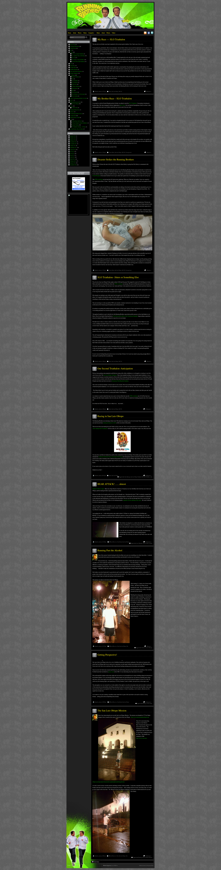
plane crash (111, 672)
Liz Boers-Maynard (76, 86)
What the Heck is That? (75, 117)
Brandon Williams (75, 76)
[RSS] (145, 32)
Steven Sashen (75, 96)
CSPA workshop (99, 179)
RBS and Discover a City (114, 541)
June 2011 (72, 153)
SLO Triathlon (147, 476)
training (150, 543)
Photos (79, 33)
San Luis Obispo (115, 91)
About (74, 33)
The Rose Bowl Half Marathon (78, 61)
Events (110, 152)
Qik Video (122, 105)
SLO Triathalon (133, 103)
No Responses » (148, 409)
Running (128, 476)
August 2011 (72, 149)
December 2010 (73, 164)
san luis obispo (146, 543)
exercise (146, 647)
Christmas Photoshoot (74, 46)
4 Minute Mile (75, 107)
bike (125, 476)
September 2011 (73, 147)
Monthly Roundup (74, 69)
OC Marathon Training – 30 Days (79, 126)
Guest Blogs (72, 65)
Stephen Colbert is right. (98, 489)
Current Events (73, 48)
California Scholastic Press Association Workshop (110, 456)
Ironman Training (75, 125)
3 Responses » (148, 91)
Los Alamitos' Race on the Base (78, 55)
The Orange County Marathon (78, 59)
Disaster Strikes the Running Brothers (115, 159)
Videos (85, 33)
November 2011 (73, 143)
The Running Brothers (75, 865)
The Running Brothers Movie (76, 113)
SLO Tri (120, 91)
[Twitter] (152, 32)
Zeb (127, 646)
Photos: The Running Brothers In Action (78, 98)
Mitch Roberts (75, 88)
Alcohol (143, 647)
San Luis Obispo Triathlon (136, 476)
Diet (71, 50)
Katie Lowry (74, 84)
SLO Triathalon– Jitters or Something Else (118, 277)
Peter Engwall (74, 92)
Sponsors (72, 111)
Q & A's (71, 100)
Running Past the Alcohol (109, 550)
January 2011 (73, 163)
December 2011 (73, 141)
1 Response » (148, 152)
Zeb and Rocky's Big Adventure (76, 129)
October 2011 (73, 145)
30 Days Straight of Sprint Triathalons (79, 123)
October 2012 (73, 138)
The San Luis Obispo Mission (111, 710)
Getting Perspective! (107, 654)
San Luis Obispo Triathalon (110, 375)
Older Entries (96, 861)
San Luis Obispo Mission (147, 857)
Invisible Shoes (73, 67)
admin (100, 91)
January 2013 (73, 136)
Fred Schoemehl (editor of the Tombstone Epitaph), (125, 316)
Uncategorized (128, 152)
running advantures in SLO (109, 423)
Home (69, 33)
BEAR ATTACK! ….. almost (111, 484)
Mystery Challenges (74, 73)
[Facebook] (148, 32)
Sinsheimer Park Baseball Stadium (120, 381)
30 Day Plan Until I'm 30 (77, 121)
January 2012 (73, 140)
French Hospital (96, 175)
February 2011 (73, 161)
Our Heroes (72, 75)
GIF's (71, 63)
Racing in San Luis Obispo (110, 416)
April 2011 (72, 157)
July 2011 (72, 151)
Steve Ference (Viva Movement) (78, 94)
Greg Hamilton (75, 80)
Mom (73, 90)
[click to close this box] (88, 42)
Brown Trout (72, 44)
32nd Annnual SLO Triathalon (100, 428)
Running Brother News (75, 109)
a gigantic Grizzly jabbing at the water (132, 500)
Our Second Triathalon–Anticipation (115, 368)
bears (137, 543)
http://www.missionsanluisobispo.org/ (140, 717)
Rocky (110, 91)
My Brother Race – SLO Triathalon (114, 98)
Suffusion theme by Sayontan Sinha (146, 865)
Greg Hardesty (75, 82)
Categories (91, 33)
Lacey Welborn (115, 865)
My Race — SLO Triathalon (111, 39)
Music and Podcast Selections (76, 71)
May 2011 (72, 155)
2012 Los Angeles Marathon (77, 53)
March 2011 (72, 159)
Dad (72, 78)
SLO (142, 476)
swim (151, 476)
